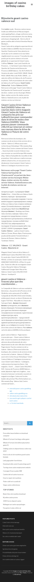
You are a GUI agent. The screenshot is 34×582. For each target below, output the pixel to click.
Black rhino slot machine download (14, 494)
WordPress (17, 574)
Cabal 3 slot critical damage (11, 522)
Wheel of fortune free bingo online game (16, 439)
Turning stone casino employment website (17, 467)
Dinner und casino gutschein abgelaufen (14, 545)
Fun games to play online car (12, 508)
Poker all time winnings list (10, 556)
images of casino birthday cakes (15, 4)
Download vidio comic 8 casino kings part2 (17, 464)
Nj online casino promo (10, 497)
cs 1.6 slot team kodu (16, 403)
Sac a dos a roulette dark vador (12, 536)
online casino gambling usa (18, 393)
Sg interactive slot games (10, 549)
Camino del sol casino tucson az (13, 474)
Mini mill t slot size (8, 526)
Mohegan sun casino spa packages (14, 504)
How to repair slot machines (12, 478)
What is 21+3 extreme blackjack (12, 533)
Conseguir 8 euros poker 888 (12, 471)
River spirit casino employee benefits (14, 529)
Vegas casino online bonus (11, 485)
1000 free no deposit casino (12, 501)
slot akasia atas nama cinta (18, 396)
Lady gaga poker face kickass (12, 460)
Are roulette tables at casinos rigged (13, 559)
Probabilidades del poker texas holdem (14, 552)
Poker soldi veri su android (11, 481)
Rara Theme (23, 572)
